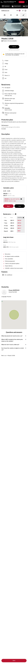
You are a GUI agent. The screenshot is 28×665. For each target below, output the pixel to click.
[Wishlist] (22, 10)
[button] (17, 10)
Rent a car (3, 355)
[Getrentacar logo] (5, 10)
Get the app (21, 2)
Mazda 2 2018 (11, 355)
